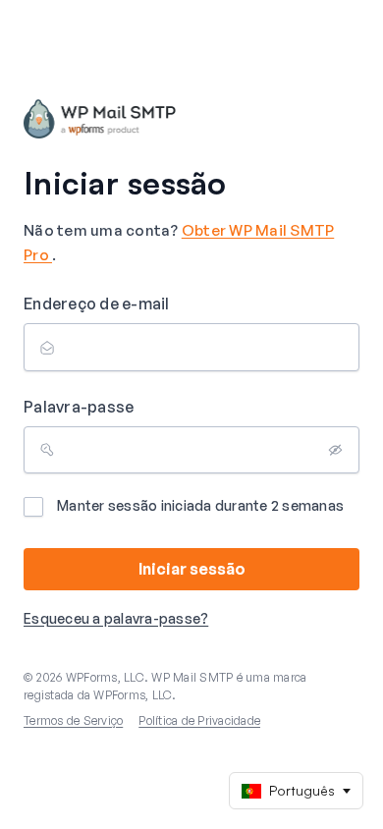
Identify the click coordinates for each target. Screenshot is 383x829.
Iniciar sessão (192, 569)
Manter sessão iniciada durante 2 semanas (200, 505)
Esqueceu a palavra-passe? (116, 618)
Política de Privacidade (199, 720)
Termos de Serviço (73, 720)
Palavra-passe (79, 406)
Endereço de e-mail (97, 303)
